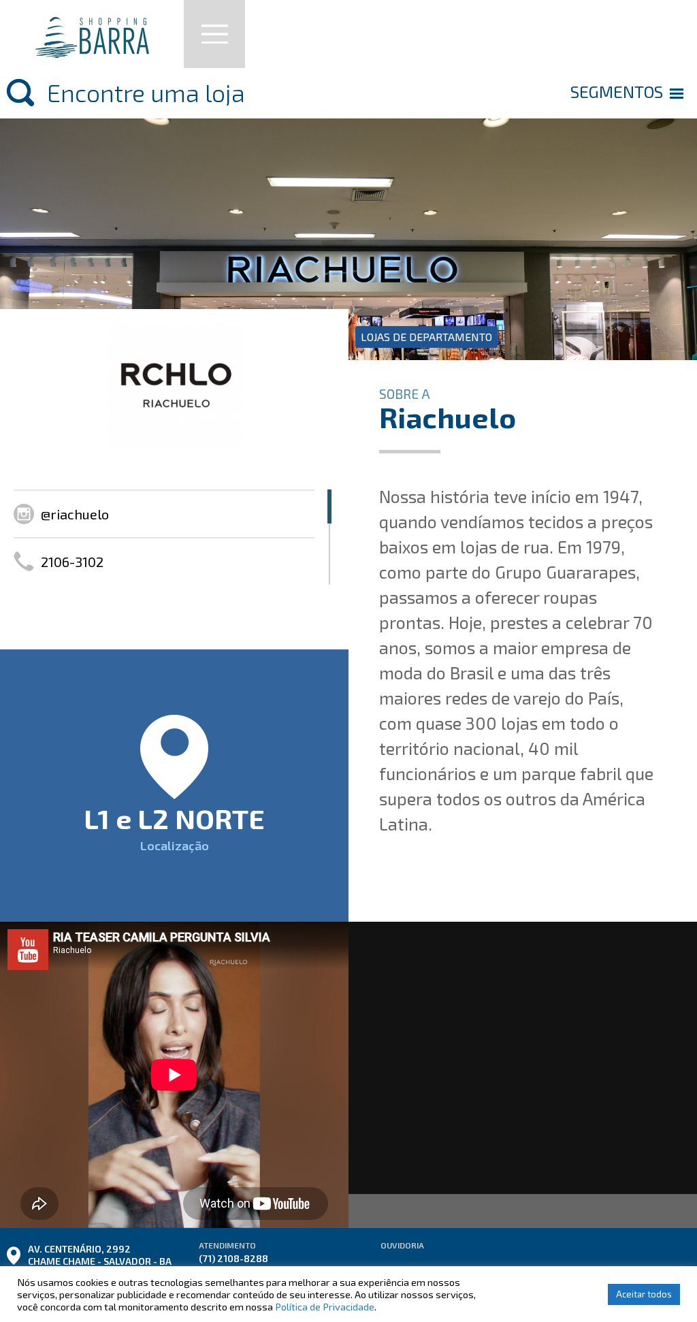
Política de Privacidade (324, 1306)
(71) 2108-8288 (233, 1258)
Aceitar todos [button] (644, 1294)
